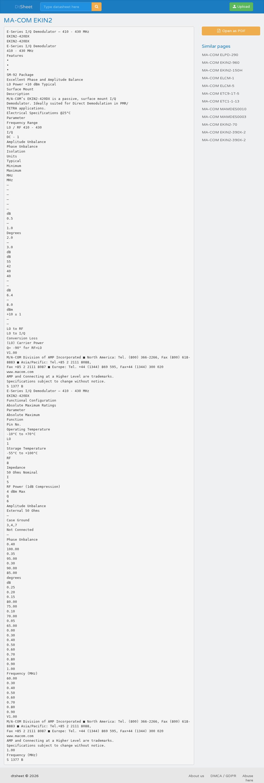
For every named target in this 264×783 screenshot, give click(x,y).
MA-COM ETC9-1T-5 (220, 93)
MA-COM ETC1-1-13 (221, 101)
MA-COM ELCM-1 (218, 78)
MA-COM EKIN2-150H (222, 70)
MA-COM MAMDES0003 (224, 117)
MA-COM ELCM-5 (218, 86)
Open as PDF (233, 31)
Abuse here (247, 778)
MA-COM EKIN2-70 (219, 124)
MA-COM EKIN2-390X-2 (224, 132)
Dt (23, 7)
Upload (243, 6)
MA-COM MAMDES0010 (224, 109)
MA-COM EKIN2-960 (221, 62)
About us (196, 776)
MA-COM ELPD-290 (220, 55)
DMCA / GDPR (223, 776)
